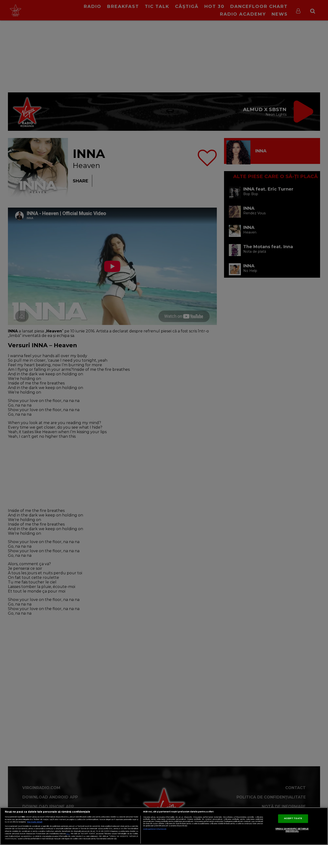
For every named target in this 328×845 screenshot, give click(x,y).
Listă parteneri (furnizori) (154, 829)
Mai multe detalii (34, 822)
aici (68, 834)
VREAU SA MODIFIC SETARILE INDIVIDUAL (292, 830)
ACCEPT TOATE (293, 818)
